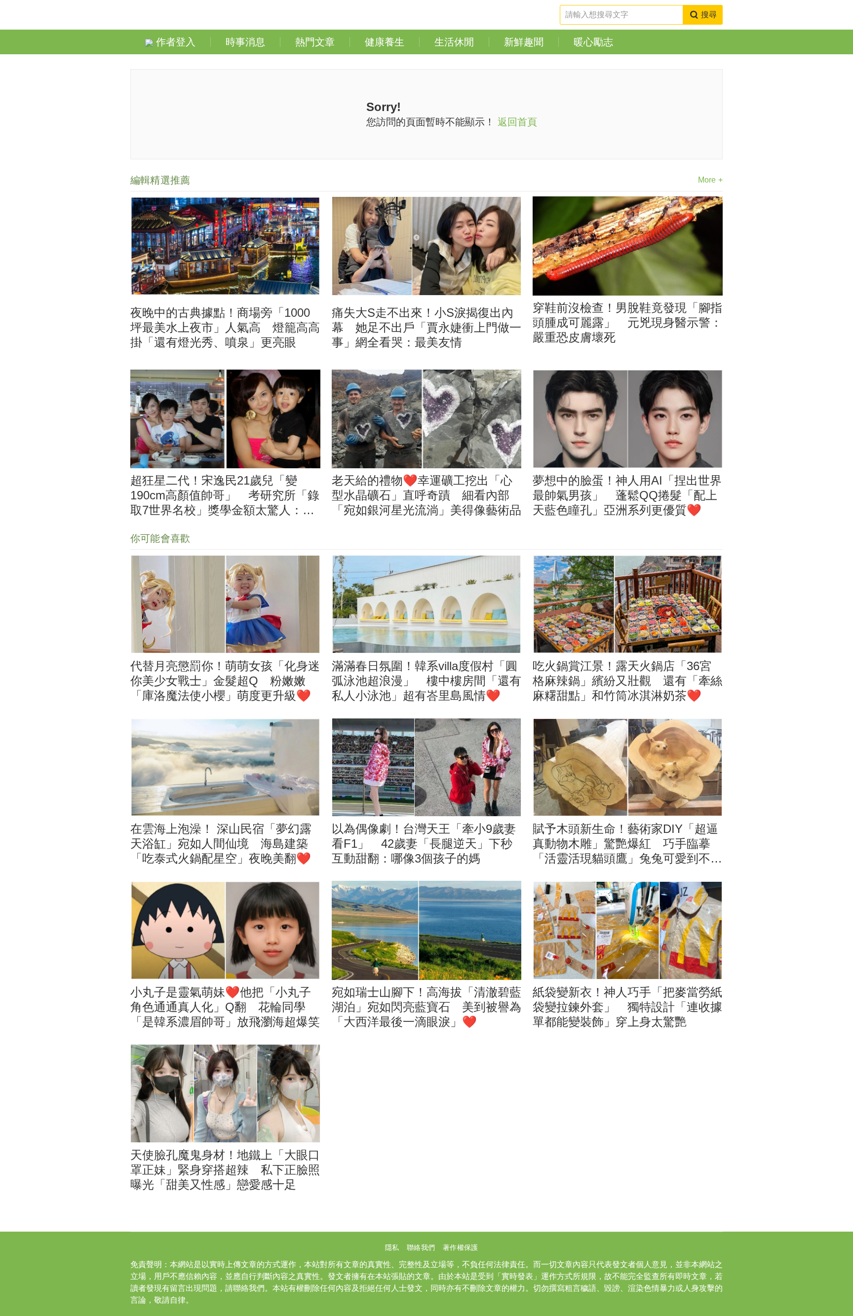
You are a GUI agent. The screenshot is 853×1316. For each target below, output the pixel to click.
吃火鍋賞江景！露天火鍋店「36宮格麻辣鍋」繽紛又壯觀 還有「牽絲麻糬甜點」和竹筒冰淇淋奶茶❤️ (627, 680)
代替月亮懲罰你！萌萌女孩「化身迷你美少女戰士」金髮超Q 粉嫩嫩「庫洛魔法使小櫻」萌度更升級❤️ (225, 680)
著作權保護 (460, 1247)
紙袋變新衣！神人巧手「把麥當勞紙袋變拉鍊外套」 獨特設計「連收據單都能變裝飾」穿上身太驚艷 (627, 1006)
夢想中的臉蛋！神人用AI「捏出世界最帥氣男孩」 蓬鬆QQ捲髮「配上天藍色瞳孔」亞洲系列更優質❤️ (627, 495)
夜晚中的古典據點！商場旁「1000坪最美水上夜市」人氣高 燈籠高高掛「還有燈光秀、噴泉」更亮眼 (225, 327)
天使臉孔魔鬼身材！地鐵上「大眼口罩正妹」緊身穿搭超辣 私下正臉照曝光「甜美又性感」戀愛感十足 (225, 1169)
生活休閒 (454, 42)
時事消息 (245, 42)
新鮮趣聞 (523, 42)
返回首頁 (517, 121)
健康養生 (384, 42)
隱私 (392, 1247)
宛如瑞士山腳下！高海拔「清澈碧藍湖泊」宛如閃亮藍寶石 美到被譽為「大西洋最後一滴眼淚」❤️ (426, 1006)
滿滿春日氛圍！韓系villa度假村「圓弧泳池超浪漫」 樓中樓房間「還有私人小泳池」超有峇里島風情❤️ (426, 680)
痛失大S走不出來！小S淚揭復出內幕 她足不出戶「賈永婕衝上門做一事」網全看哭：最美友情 (426, 327)
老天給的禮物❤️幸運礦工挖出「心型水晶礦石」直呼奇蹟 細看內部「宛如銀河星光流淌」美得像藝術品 (426, 495)
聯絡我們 (421, 1247)
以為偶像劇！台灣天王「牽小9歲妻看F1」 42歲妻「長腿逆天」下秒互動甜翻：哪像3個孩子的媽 (424, 843)
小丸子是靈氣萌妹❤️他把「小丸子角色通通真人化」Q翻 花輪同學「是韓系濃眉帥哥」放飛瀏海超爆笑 (225, 1006)
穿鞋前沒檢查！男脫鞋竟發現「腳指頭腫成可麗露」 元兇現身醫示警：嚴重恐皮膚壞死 (627, 322)
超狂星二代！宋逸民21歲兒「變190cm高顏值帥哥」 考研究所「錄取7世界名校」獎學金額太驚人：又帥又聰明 (224, 496)
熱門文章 (315, 42)
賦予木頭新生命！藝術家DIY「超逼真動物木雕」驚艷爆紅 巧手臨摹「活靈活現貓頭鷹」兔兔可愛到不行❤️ (627, 844)
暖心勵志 (593, 42)
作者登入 (174, 42)
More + (710, 180)
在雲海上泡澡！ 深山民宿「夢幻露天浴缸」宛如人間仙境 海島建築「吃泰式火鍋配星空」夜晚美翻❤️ (220, 843)
